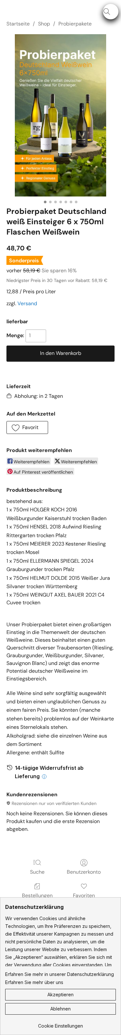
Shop (44, 23)
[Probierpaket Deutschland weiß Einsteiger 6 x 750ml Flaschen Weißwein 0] (60, 115)
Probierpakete (75, 23)
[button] (110, 11)
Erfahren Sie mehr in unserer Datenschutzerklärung (59, 974)
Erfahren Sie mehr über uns (34, 982)
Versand (27, 303)
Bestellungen (37, 895)
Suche (37, 872)
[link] (60, 1023)
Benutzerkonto (84, 872)
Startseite (18, 23)
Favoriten (84, 895)
